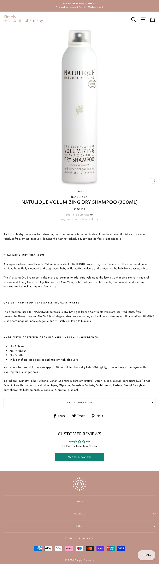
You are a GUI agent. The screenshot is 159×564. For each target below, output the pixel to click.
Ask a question (80, 402)
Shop (79, 501)
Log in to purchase (77, 214)
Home (78, 191)
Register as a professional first (80, 219)
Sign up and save (79, 538)
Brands (79, 513)
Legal (79, 526)
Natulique (79, 197)
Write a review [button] (79, 457)
